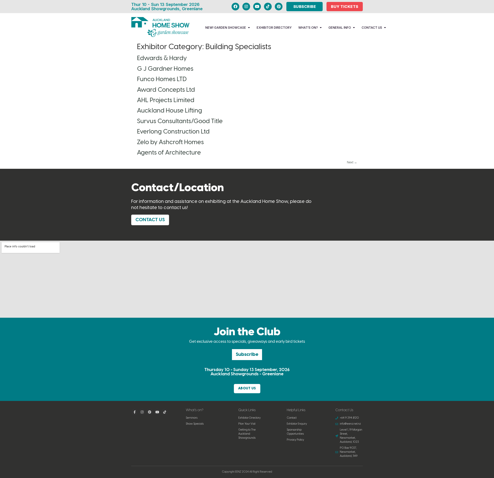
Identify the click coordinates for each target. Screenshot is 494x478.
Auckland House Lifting (169, 111)
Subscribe (247, 354)
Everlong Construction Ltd (173, 132)
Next (352, 162)
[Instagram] (246, 6)
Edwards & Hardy (162, 58)
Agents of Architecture (169, 153)
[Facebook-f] (134, 412)
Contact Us (372, 27)
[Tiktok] (268, 6)
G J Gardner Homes (165, 69)
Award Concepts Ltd (166, 90)
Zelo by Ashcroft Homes (170, 142)
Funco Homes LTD (162, 79)
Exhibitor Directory (274, 27)
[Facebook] (235, 6)
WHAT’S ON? (308, 27)
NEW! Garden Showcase (225, 27)
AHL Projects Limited (165, 100)
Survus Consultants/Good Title (180, 121)
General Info (339, 27)
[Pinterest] (279, 6)
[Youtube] (257, 6)
